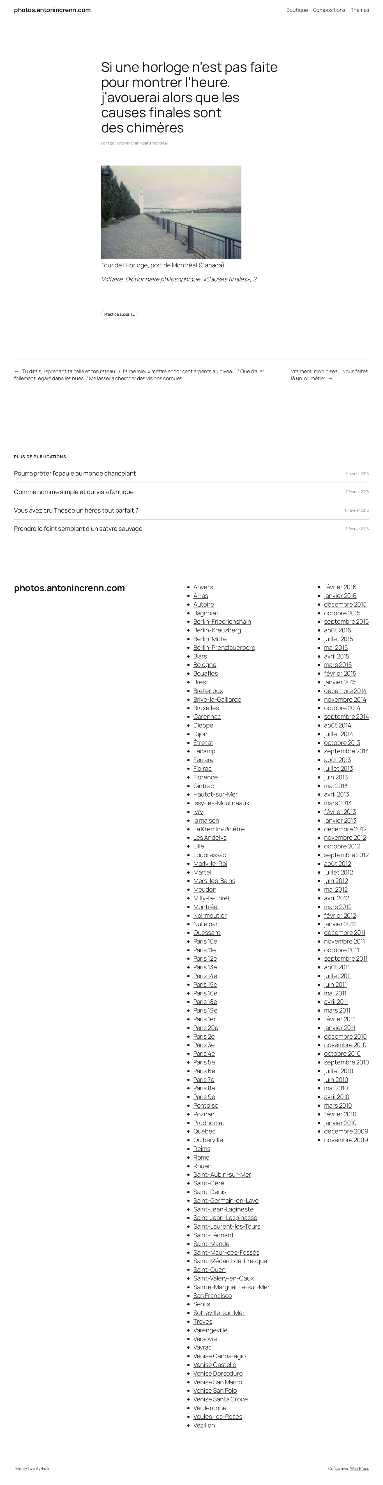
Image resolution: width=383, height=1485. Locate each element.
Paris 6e (204, 1071)
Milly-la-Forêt (211, 898)
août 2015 (337, 630)
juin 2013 (336, 777)
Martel (202, 872)
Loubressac (209, 855)
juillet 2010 (338, 1071)
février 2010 (340, 1114)
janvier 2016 (340, 595)
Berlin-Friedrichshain (222, 621)
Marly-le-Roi (210, 863)
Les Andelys (210, 837)
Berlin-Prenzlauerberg (224, 647)
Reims (202, 1148)
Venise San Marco (217, 1382)
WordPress (359, 1468)
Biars (200, 656)
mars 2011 (337, 1010)
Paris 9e (204, 1096)
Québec (204, 1131)
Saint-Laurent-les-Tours (226, 1226)
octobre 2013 (342, 742)
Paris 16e (205, 993)
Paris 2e (204, 1036)
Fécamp (204, 751)
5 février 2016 (357, 528)
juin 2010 (336, 1079)
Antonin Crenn (129, 143)
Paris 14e (205, 976)
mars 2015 (338, 664)
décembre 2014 (345, 691)
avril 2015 (336, 656)
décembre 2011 (344, 932)
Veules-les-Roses (217, 1416)
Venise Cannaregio (219, 1356)
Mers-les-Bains (214, 880)
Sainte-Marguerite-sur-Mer (231, 1287)
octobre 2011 (341, 950)
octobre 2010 (342, 1053)
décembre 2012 (345, 829)
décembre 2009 (346, 1131)
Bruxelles (206, 708)
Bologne (204, 664)
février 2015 (340, 673)
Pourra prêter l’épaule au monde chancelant (75, 473)
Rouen (202, 1166)
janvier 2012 (340, 924)
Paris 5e (204, 1062)
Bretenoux (208, 691)
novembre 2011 (344, 941)
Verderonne (210, 1408)
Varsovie (205, 1339)
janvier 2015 (340, 682)
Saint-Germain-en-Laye (226, 1200)
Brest (201, 682)
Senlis (201, 1304)
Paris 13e (205, 967)
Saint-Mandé (211, 1244)
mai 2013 (335, 786)
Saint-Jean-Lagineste (223, 1209)
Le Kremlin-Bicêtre (219, 829)
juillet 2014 (338, 734)
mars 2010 (338, 1105)
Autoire (203, 604)
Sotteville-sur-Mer (219, 1313)
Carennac (207, 716)
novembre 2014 (345, 699)
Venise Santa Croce (220, 1399)
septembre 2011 (346, 958)
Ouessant (207, 932)
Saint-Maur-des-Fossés (226, 1252)
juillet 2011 (338, 976)
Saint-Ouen (209, 1269)
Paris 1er (204, 1019)
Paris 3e (204, 1045)
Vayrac (202, 1347)
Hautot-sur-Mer (215, 794)
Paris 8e (204, 1088)
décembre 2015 (345, 604)
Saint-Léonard (213, 1235)
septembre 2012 (346, 855)
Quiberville (208, 1140)
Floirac (202, 768)
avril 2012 (336, 898)
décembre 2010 (345, 1036)
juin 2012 (336, 880)
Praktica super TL (119, 314)
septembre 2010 (346, 1062)
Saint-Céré (208, 1183)
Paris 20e (205, 1027)
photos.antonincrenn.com (52, 10)
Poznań (203, 1114)
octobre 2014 (342, 708)
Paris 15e (205, 984)
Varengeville (210, 1330)
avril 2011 (336, 1001)
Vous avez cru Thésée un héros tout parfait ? (76, 510)
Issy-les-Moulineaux (221, 803)
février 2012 (340, 915)
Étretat (203, 742)
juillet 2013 (338, 768)
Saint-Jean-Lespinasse (225, 1217)
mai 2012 (335, 889)
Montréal (159, 143)
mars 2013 (337, 803)
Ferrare (203, 760)
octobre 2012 (342, 846)
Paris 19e (205, 1010)
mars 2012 (337, 907)
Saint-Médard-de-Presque (230, 1261)
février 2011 (339, 1019)
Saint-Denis (209, 1192)
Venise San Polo (215, 1390)
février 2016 (340, 587)
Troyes (202, 1321)
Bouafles (205, 673)
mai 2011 (335, 993)
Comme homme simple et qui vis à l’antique (74, 491)
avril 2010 (336, 1096)
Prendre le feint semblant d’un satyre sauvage (78, 528)
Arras (200, 595)
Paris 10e (205, 941)
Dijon (200, 734)
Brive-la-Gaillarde (217, 699)
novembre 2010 (345, 1045)
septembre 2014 (346, 716)
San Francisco (212, 1295)
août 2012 (337, 863)
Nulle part (206, 924)
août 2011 (337, 967)
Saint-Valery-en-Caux (223, 1278)
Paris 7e (203, 1079)
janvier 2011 (339, 1027)
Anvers (203, 587)
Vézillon (204, 1425)
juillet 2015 (338, 639)
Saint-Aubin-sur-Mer (222, 1174)
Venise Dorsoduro (218, 1373)
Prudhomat (209, 1123)
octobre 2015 (342, 613)
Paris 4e (204, 1053)
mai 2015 (336, 647)
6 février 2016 (357, 510)
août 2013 (337, 760)
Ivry (198, 811)
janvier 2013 (340, 820)
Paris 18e (205, 1001)
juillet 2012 (338, 872)
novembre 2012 (345, 837)
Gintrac (203, 786)
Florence (205, 777)
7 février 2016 (357, 491)
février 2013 (340, 811)
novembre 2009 (346, 1140)
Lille (198, 846)
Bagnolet (206, 613)
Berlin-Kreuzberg (217, 630)
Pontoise (205, 1105)
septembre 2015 (346, 621)
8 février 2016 (357, 473)
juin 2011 (335, 984)
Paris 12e (205, 958)
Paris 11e (204, 950)
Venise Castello (215, 1364)
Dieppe (203, 725)
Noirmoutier (210, 915)
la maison (206, 820)
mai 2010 (336, 1088)
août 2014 (337, 725)
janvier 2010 (340, 1123)
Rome (201, 1157)
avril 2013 (336, 794)
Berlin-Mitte (210, 639)
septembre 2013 (346, 751)
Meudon (204, 889)
